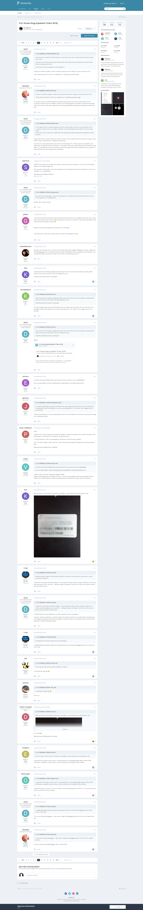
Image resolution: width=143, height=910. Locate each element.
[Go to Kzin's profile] (25, 274)
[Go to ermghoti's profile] (25, 754)
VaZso (25, 459)
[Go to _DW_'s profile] (25, 665)
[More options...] (94, 49)
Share (80, 28)
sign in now (55, 868)
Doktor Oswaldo (25, 707)
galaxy (25, 214)
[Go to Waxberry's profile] (21, 29)
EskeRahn (53, 53)
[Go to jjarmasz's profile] (25, 406)
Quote (38, 79)
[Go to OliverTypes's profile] (25, 780)
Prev (23, 43)
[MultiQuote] (35, 80)
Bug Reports (39, 29)
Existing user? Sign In (110, 3)
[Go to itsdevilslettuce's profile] (25, 253)
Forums (20, 13)
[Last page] (61, 43)
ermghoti (25, 748)
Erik (37, 854)
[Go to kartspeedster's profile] (25, 296)
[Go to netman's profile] (25, 689)
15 (53, 43)
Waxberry (28, 28)
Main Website (22, 8)
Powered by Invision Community (71, 901)
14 (50, 43)
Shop (49, 8)
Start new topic (74, 35)
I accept (118, 907)
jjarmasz (26, 398)
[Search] (124, 8)
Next (57, 43)
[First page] (19, 43)
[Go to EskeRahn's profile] (25, 94)
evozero (26, 376)
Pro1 (30, 8)
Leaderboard (37, 13)
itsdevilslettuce (25, 246)
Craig (26, 568)
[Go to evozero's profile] (25, 383)
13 (47, 43)
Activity (43, 8)
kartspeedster (25, 290)
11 (41, 43)
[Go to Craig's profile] (25, 574)
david (26, 49)
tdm (106, 80)
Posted (40, 49)
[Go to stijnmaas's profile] (25, 167)
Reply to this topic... (33, 875)
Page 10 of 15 (67, 43)
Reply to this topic (89, 35)
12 (44, 43)
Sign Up (122, 3)
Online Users (28, 13)
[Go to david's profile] (25, 60)
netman (52, 663)
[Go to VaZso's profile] (25, 467)
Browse (36, 8)
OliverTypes (25, 774)
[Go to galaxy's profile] (25, 221)
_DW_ (25, 658)
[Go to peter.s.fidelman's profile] (25, 434)
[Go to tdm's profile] (102, 80)
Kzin (25, 268)
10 (38, 43)
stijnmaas (25, 161)
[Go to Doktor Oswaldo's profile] (25, 717)
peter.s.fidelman (26, 428)
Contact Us (71, 897)
